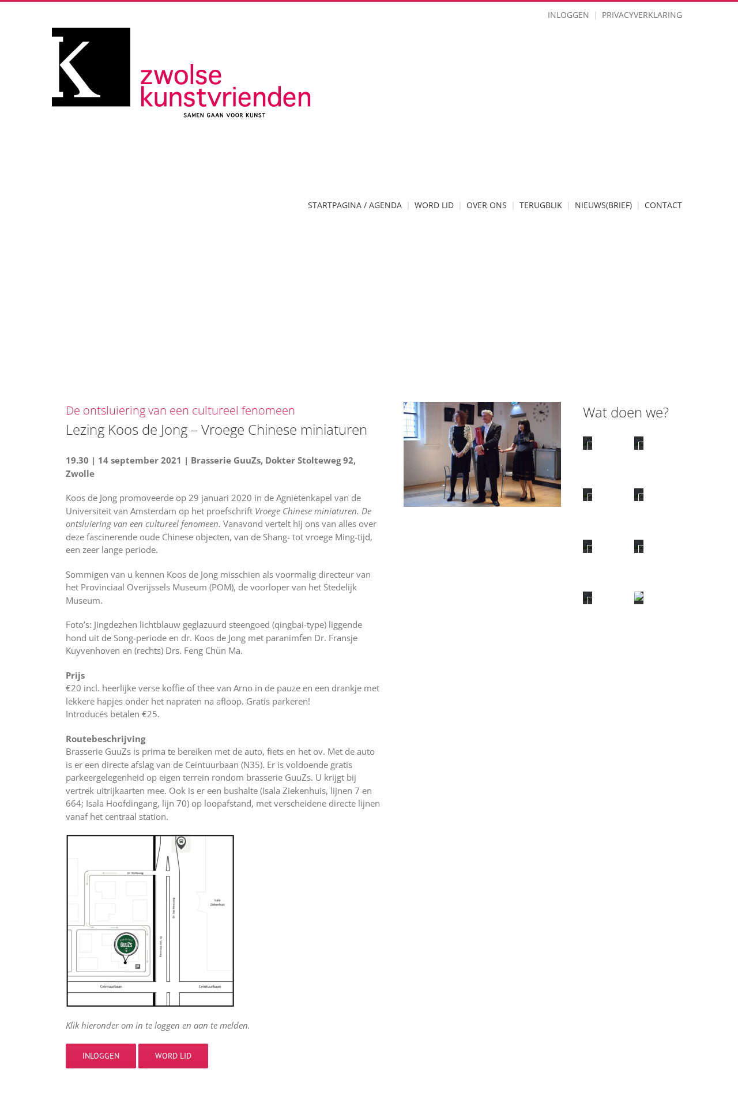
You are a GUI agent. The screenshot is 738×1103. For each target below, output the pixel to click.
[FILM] (587, 598)
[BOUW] (638, 494)
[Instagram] (646, 733)
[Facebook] (623, 733)
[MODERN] (638, 443)
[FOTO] (638, 546)
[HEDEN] (587, 494)
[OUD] (587, 443)
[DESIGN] (587, 546)
